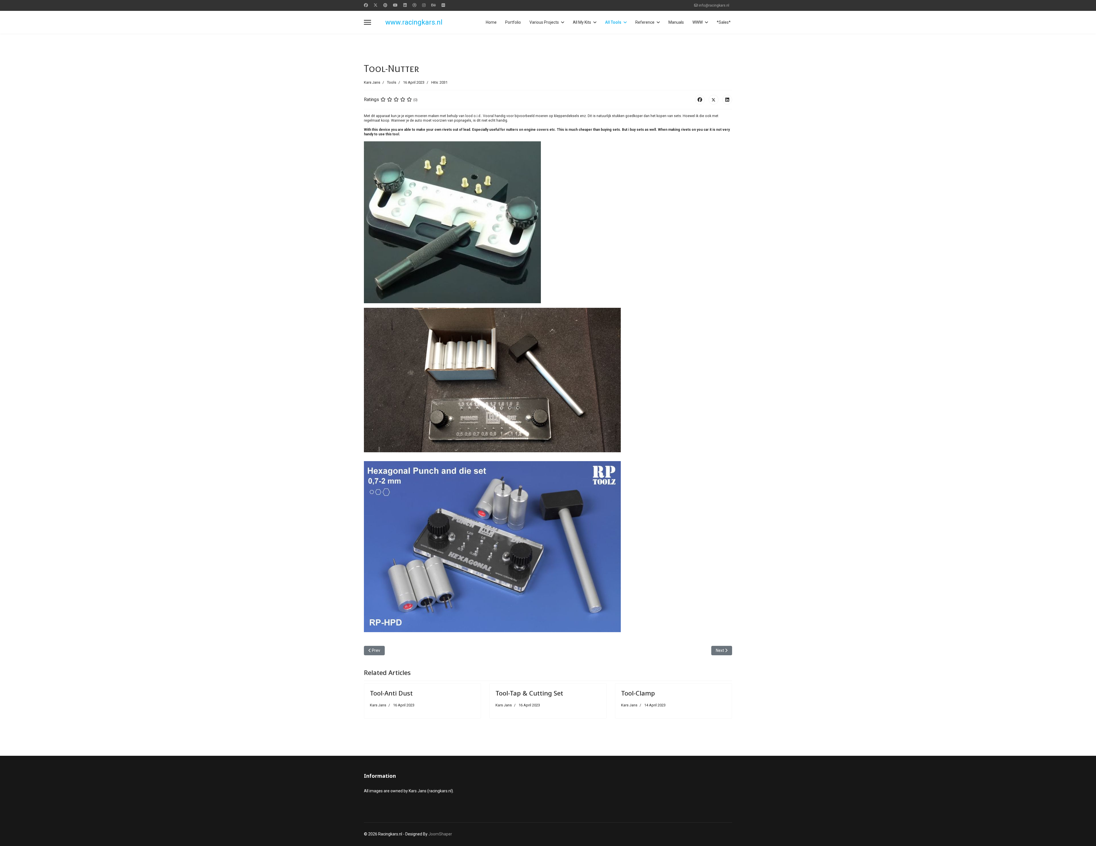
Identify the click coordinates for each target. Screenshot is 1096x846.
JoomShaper (440, 834)
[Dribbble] (414, 5)
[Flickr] (443, 5)
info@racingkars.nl (714, 5)
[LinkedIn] (727, 100)
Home (491, 22)
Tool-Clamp (638, 693)
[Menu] (367, 22)
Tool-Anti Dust (391, 693)
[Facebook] (366, 5)
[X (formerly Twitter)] (713, 100)
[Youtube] (395, 5)
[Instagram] (424, 5)
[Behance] (433, 5)
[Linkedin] (405, 5)
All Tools (613, 22)
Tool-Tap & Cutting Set (529, 693)
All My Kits (582, 22)
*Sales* (724, 22)
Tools (391, 82)
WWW (697, 22)
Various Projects (544, 22)
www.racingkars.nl (413, 22)
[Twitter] (376, 5)
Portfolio (513, 22)
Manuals (676, 22)
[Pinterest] (385, 5)
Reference (644, 22)
